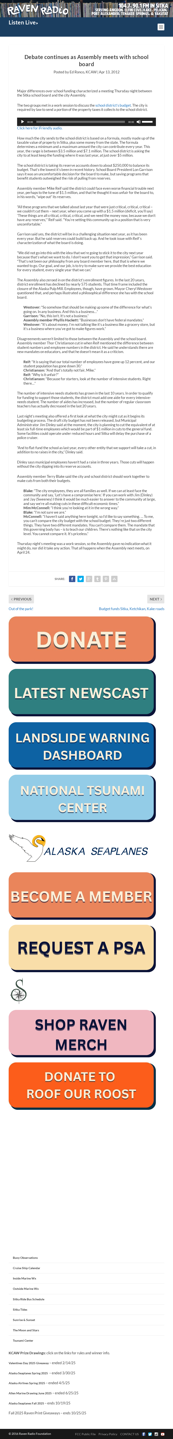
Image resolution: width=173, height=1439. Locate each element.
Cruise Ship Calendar (26, 1268)
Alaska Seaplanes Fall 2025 (26, 1403)
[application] (86, 122)
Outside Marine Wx (26, 1288)
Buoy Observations (25, 1257)
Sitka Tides (20, 1309)
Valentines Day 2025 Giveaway (29, 1363)
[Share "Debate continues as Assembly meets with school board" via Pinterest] (106, 579)
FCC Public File (85, 1434)
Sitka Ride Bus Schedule (28, 1299)
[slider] (148, 121)
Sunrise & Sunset (24, 1320)
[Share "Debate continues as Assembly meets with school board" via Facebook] (72, 579)
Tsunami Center (23, 1340)
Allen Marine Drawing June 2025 (30, 1393)
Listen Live (22, 22)
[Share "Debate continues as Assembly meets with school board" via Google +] (89, 579)
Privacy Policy (108, 1434)
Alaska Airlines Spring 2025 (27, 1383)
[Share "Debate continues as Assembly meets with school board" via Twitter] (80, 579)
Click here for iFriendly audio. (39, 128)
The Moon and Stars (26, 1330)
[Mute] (139, 122)
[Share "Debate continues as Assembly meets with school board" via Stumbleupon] (114, 579)
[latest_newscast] (82, 715)
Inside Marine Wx (24, 1278)
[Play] (22, 122)
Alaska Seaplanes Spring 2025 (28, 1373)
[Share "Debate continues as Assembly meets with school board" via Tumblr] (97, 579)
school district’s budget (113, 105)
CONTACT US (129, 1434)
